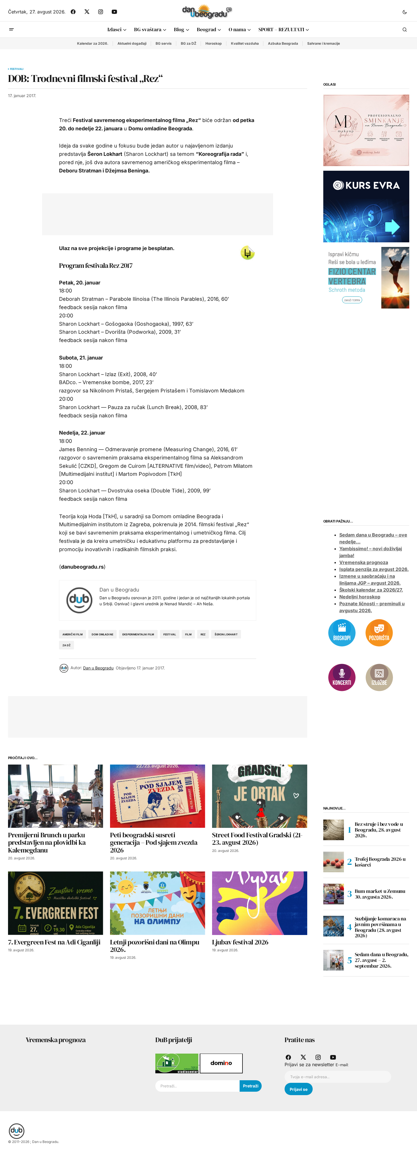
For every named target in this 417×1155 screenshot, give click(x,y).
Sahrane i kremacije (323, 43)
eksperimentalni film (138, 634)
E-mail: (342, 1064)
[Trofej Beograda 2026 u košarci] (333, 862)
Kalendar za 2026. (92, 43)
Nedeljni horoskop (359, 597)
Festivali (17, 69)
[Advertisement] (153, 213)
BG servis (164, 43)
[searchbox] (197, 1086)
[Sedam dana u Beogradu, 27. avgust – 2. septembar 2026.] (333, 960)
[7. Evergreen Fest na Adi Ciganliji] (55, 903)
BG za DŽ (188, 43)
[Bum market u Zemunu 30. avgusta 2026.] (333, 894)
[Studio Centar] (177, 1063)
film (188, 634)
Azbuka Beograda (283, 43)
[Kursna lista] (366, 130)
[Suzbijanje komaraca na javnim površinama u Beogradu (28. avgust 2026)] (333, 926)
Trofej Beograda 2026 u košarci (380, 861)
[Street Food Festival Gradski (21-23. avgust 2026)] (259, 796)
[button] (404, 12)
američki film (72, 634)
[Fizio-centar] (366, 277)
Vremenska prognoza (363, 562)
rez (203, 634)
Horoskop (213, 43)
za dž (66, 645)
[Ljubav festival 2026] (259, 903)
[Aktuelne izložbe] (379, 677)
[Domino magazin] (221, 1063)
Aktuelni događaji (132, 43)
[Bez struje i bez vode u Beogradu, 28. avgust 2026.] (333, 830)
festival (169, 634)
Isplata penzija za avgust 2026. (374, 569)
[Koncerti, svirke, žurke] (342, 677)
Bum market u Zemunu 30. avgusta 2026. (380, 893)
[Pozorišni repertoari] (379, 632)
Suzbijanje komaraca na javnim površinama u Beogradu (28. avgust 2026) (380, 927)
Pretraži (251, 1085)
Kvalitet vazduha (245, 43)
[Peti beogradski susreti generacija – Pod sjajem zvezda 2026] (157, 796)
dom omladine (102, 634)
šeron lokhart (226, 634)
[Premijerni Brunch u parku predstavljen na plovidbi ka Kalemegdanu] (55, 796)
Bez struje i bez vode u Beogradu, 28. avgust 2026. (379, 829)
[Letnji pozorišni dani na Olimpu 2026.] (157, 903)
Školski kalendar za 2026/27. (371, 590)
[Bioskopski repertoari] (342, 632)
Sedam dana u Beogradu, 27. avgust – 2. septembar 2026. (381, 960)
